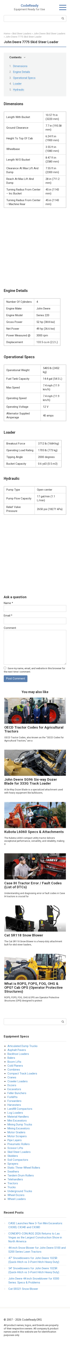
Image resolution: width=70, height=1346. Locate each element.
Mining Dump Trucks (19, 1124)
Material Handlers (18, 1116)
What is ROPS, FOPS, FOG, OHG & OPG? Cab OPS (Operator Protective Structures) (33, 987)
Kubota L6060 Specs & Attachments (34, 832)
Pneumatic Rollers (18, 1144)
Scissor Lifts (15, 1148)
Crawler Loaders (17, 1081)
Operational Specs (24, 78)
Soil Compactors (17, 1159)
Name (8, 603)
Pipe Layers (14, 1140)
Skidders (12, 1156)
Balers (11, 1058)
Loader (17, 83)
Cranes (11, 1077)
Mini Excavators (17, 1120)
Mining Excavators (18, 1128)
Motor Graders (16, 1132)
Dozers (11, 1085)
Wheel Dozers (15, 1195)
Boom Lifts (14, 1061)
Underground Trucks (19, 1191)
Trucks (11, 1187)
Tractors (12, 1183)
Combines (13, 1069)
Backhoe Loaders (18, 1054)
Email (8, 615)
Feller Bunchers (16, 1093)
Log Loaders (15, 1112)
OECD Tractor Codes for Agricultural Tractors (33, 729)
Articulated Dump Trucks (22, 1046)
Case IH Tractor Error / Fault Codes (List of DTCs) (33, 885)
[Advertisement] (35, 248)
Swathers (13, 1171)
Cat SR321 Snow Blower (23, 1289)
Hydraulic (18, 89)
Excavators (14, 1089)
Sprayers (12, 1163)
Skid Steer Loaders (19, 1152)
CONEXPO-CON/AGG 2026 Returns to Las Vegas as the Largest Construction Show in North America (35, 1237)
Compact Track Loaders (22, 1073)
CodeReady (29, 5)
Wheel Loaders (16, 1199)
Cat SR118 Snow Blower (23, 935)
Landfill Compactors (19, 1108)
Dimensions (20, 66)
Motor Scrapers (17, 1136)
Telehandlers (15, 1179)
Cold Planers (15, 1065)
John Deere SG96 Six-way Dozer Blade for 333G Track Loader (30, 781)
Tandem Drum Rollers (20, 1175)
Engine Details (21, 72)
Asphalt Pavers (16, 1050)
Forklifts (12, 1097)
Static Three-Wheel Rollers (23, 1167)
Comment (10, 628)
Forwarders (14, 1101)
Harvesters (14, 1105)
